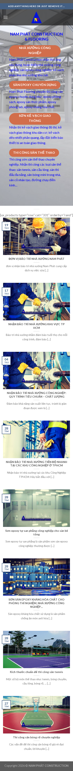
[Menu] (5, 17)
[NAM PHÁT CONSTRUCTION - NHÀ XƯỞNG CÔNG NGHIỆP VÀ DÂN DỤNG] (36, 17)
